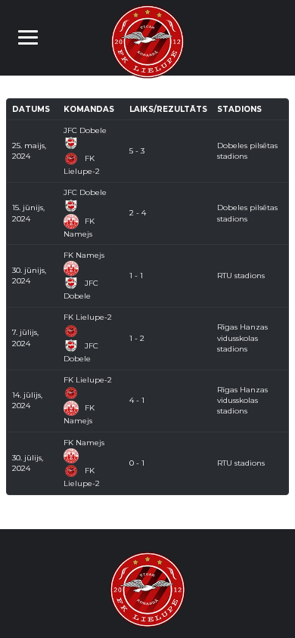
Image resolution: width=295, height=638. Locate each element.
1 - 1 (136, 275)
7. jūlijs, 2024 (25, 337)
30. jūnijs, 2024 (29, 275)
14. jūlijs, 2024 (27, 400)
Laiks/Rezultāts (168, 109)
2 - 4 (137, 213)
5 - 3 (136, 151)
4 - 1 (136, 400)
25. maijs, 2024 (29, 151)
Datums (31, 109)
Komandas (89, 109)
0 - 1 (136, 463)
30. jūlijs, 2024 (27, 463)
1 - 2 (136, 338)
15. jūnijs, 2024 (28, 213)
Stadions (239, 109)
